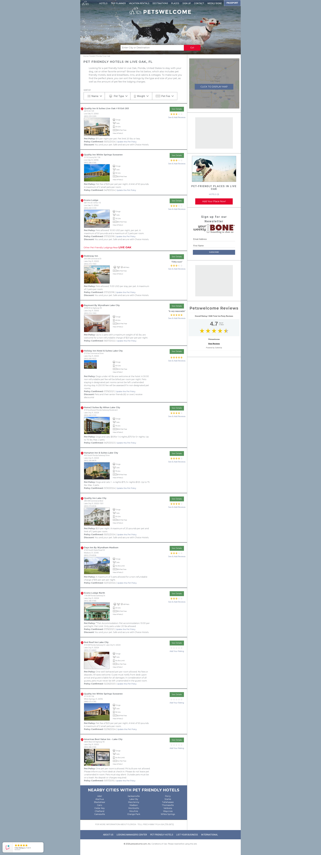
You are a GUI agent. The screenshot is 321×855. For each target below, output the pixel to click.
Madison (134, 805)
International (209, 834)
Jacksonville (134, 796)
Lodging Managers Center (132, 834)
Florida (99, 56)
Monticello (133, 808)
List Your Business (187, 834)
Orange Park (133, 814)
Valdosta (168, 808)
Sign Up (186, 3)
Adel (99, 796)
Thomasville (168, 805)
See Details (177, 109)
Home (85, 56)
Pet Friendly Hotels (161, 834)
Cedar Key (99, 808)
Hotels (103, 3)
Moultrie (133, 811)
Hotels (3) (214, 194)
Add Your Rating (177, 651)
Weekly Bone (214, 3)
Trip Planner (118, 3)
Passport (232, 3)
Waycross (168, 811)
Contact (199, 3)
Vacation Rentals (139, 3)
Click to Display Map (214, 86)
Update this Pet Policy (127, 142)
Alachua (99, 799)
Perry (168, 796)
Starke (168, 799)
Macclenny (133, 802)
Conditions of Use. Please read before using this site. (174, 844)
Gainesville (99, 814)
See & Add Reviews (176, 117)
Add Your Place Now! (214, 201)
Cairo (99, 805)
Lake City (133, 799)
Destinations (160, 3)
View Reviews (214, 344)
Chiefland (99, 811)
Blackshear (99, 802)
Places (175, 3)
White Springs (168, 814)
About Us (108, 834)
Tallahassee (168, 802)
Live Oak (106, 56)
